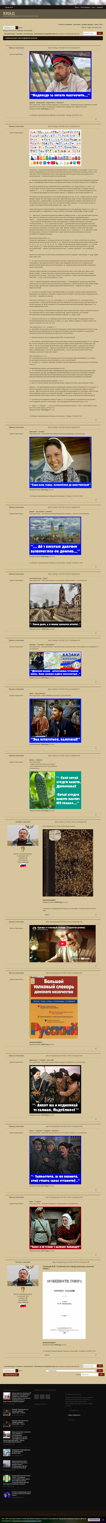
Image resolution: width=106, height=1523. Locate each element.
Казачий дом (28, 34)
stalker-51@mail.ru (74, 1415)
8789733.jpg (45, 678)
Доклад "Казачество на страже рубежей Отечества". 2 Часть (20, 1411)
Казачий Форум (9, 34)
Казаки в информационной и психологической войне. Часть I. (21, 1493)
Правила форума (87, 24)
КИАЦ (9, 13)
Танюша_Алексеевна (24, 30)
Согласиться (94, 1520)
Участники (77, 24)
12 (81, 1056)
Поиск (96, 24)
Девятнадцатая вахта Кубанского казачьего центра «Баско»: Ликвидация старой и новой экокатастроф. (20, 1464)
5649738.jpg (45, 811)
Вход (76, 7)
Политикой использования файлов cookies (27, 1521)
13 (81, 1126)
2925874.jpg (45, 1044)
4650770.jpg (45, 1251)
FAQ (93, 7)
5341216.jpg (44, 490)
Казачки (19, 34)
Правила (100, 7)
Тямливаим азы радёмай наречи (45, 34)
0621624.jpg (44, 109)
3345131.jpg (57, 1345)
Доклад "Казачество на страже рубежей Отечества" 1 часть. (20, 1422)
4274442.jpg (45, 1115)
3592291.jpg (44, 744)
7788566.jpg (45, 629)
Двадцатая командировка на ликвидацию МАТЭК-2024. (21, 1451)
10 (81, 922)
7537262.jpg (44, 410)
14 (81, 1197)
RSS (101, 24)
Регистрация (85, 7)
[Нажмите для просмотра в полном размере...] (60, 98)
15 (88, 1262)
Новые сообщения (65, 24)
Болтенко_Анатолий (23, 822)
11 (81, 973)
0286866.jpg (58, 902)
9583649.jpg (45, 556)
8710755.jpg (44, 1186)
